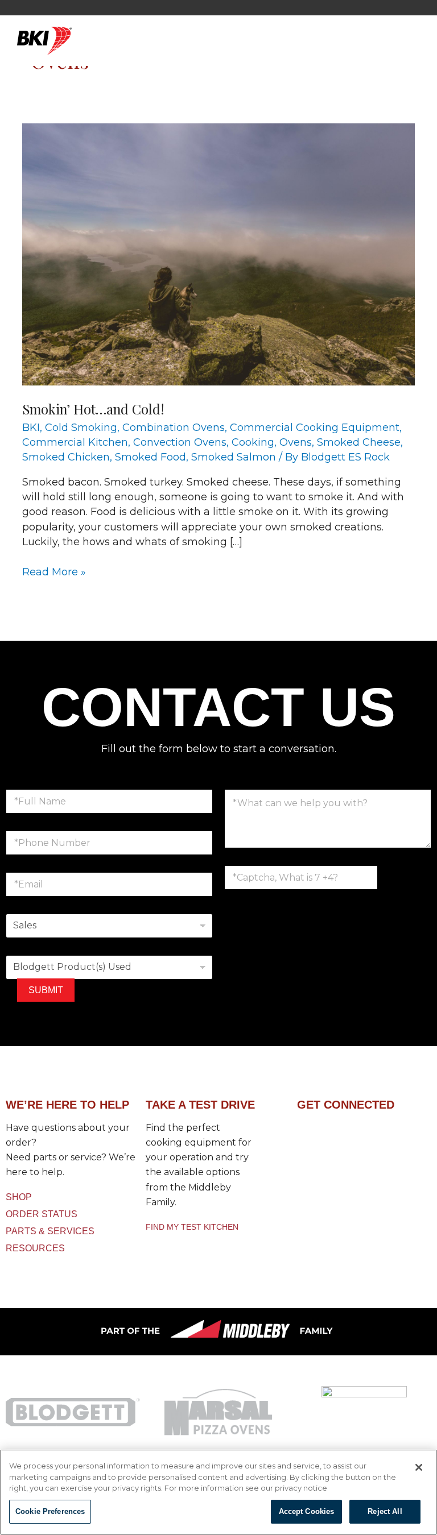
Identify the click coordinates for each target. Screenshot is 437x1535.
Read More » (54, 571)
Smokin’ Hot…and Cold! (93, 409)
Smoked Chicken (66, 457)
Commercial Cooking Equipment (314, 427)
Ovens (295, 442)
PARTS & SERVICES (50, 1231)
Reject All (385, 1511)
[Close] (418, 1467)
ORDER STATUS (41, 1214)
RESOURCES (35, 1248)
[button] (250, 47)
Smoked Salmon (233, 457)
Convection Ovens (179, 442)
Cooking (253, 442)
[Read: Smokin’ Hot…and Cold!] (218, 253)
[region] (218, 1492)
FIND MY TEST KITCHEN (192, 1226)
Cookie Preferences (50, 1511)
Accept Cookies (307, 1511)
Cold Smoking (81, 427)
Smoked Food (150, 457)
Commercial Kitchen (75, 442)
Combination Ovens (173, 427)
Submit (45, 990)
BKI (31, 427)
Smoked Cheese (359, 442)
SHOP (19, 1197)
